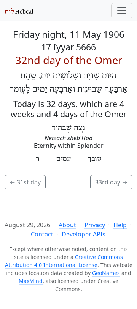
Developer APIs (83, 234)
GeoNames (106, 273)
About (67, 225)
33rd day (111, 182)
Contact (42, 234)
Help (120, 225)
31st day (25, 182)
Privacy (94, 225)
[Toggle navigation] (121, 10)
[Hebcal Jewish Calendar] (19, 10)
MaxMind (31, 281)
